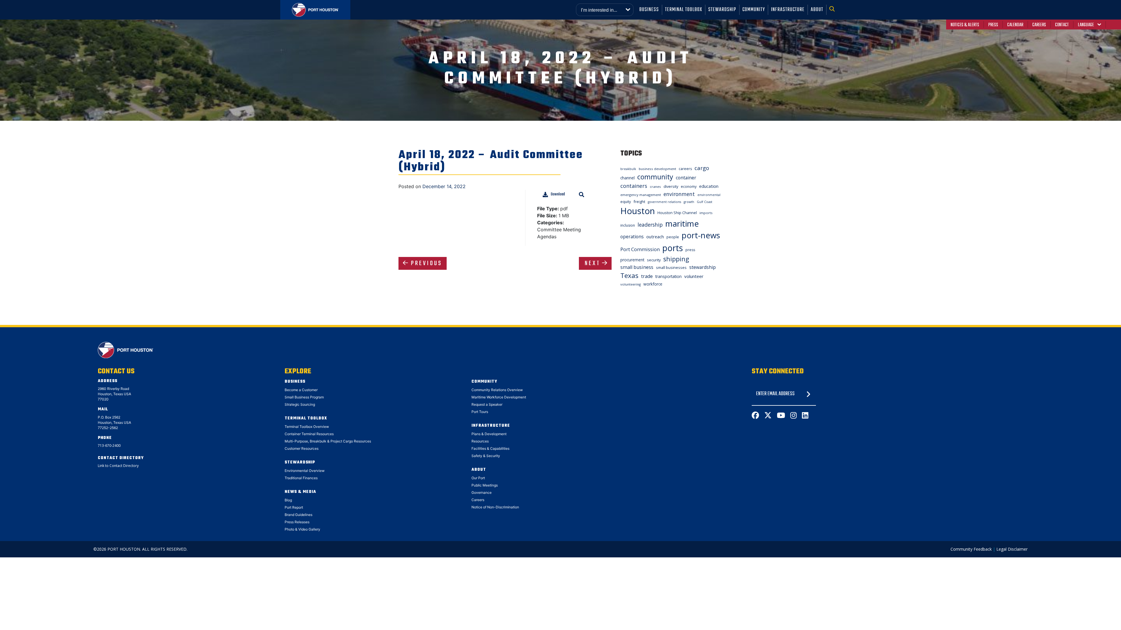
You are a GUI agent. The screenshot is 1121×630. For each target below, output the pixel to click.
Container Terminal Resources (309, 434)
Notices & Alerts (965, 25)
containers (633, 185)
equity (625, 201)
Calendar (1015, 25)
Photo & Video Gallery (302, 529)
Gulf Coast (704, 202)
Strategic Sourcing (300, 404)
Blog (288, 500)
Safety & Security (485, 456)
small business (636, 267)
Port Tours (479, 412)
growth (689, 202)
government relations (664, 202)
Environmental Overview (305, 470)
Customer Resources (301, 448)
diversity (671, 186)
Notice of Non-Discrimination (495, 507)
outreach (655, 236)
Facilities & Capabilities (490, 448)
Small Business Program (304, 397)
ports (672, 247)
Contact (1062, 25)
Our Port (478, 478)
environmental (708, 195)
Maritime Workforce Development (498, 397)
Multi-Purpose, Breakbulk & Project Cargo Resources (328, 441)
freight (639, 201)
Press (993, 25)
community (655, 176)
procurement (632, 259)
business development (657, 169)
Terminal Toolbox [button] (683, 10)
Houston (637, 211)
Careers (1039, 25)
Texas (629, 275)
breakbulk (628, 169)
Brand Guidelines (298, 514)
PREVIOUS (426, 263)
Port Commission (640, 249)
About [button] (817, 10)
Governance (481, 492)
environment (679, 193)
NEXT (592, 263)
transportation (668, 276)
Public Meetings (484, 485)
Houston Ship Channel (677, 212)
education (708, 186)
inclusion (627, 225)
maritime (682, 223)
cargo (701, 168)
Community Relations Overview (497, 390)
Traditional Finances (301, 478)
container (686, 177)
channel (627, 178)
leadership (650, 224)
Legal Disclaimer (1012, 549)
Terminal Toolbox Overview (307, 426)
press (690, 249)
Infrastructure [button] (788, 10)
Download (558, 194)
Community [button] (753, 10)
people (672, 237)
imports (706, 213)
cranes (655, 186)
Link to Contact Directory (118, 465)
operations (632, 236)
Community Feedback (971, 549)
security (654, 259)
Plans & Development (488, 434)
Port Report (294, 507)
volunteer (694, 276)
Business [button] (649, 10)
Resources (480, 441)
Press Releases (297, 522)
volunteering (630, 284)
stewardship (702, 267)
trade (647, 276)
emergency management (640, 194)
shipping (676, 259)
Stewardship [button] (722, 10)
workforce (652, 284)
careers (685, 168)
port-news (701, 235)
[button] (833, 10)
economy (689, 186)
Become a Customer (301, 390)
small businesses (671, 267)
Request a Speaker (486, 404)
